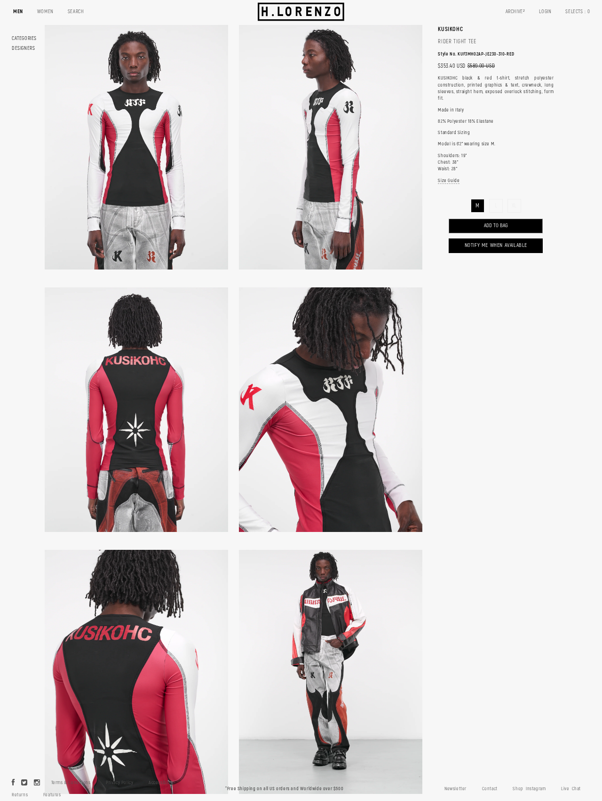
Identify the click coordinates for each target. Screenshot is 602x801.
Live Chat (571, 789)
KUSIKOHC (450, 29)
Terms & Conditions (71, 782)
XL (514, 205)
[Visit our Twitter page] (24, 783)
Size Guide (448, 180)
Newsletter (455, 789)
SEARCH (76, 11)
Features (52, 795)
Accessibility (161, 782)
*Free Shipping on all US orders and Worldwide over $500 (284, 789)
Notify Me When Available (496, 245)
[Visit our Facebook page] (13, 783)
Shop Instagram (529, 789)
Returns (20, 795)
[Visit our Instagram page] (37, 783)
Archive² (515, 11)
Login (545, 11)
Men (18, 11)
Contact (490, 789)
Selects (577, 11)
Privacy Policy (119, 782)
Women (45, 11)
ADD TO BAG (496, 225)
